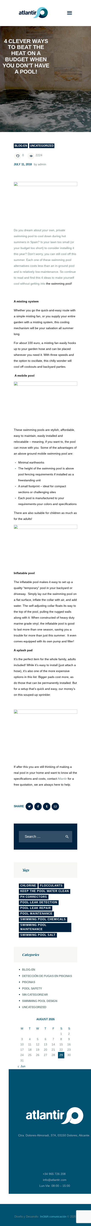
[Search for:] (45, 836)
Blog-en (21, 145)
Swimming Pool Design (39, 1001)
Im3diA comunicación (53, 1216)
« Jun (21, 1066)
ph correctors (33, 896)
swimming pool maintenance (33, 927)
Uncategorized (42, 145)
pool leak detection (38, 902)
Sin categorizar (35, 994)
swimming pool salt (37, 935)
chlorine (28, 885)
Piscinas (28, 982)
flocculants (51, 885)
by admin (40, 164)
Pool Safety (32, 988)
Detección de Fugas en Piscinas (47, 976)
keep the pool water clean (44, 891)
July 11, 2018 (23, 164)
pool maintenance (36, 913)
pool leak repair (35, 908)
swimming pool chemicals (43, 919)
